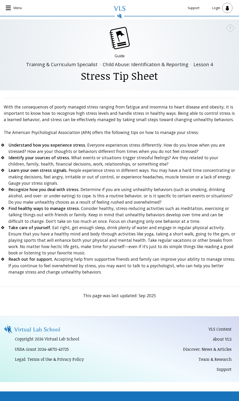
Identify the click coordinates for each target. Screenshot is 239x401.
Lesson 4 (203, 64)
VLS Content (220, 329)
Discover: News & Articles (207, 349)
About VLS (222, 339)
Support (194, 8)
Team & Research (215, 359)
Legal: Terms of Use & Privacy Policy (49, 359)
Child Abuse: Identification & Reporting (145, 64)
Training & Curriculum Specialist (62, 64)
